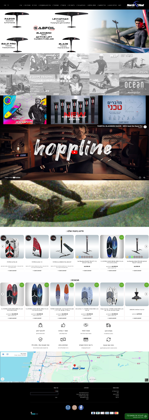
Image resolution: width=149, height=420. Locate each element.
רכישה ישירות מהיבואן (40, 333)
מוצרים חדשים (116, 394)
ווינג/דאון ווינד (81, 5)
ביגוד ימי (34, 5)
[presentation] (2, 246)
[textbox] (74, 230)
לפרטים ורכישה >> (12, 270)
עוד (21, 5)
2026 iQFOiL (92, 5)
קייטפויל (63, 5)
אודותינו (117, 395)
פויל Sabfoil (102, 5)
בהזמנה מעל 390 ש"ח (108, 333)
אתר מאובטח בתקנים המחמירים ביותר (40, 348)
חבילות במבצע (112, 5)
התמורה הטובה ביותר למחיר (85, 333)
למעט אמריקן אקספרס (85, 348)
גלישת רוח (71, 5)
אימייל (56, 391)
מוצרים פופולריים (115, 391)
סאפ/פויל (56, 5)
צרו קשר (117, 397)
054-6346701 (83, 397)
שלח (56, 397)
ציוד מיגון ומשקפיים (45, 5)
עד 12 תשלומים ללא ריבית (63, 348)
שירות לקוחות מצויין (63, 333)
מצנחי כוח (27, 5)
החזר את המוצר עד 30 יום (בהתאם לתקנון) (108, 348)
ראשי (119, 5)
